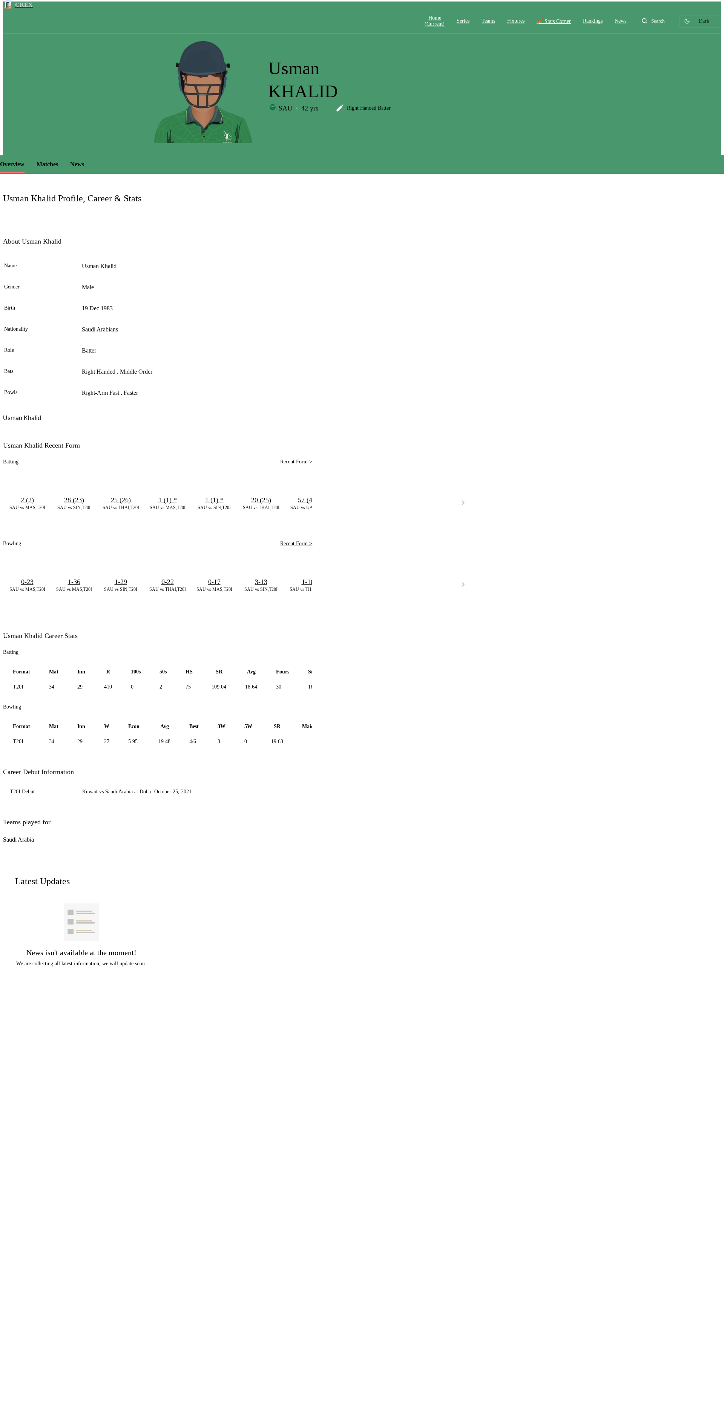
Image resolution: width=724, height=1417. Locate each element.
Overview (12, 164)
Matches (47, 164)
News (77, 164)
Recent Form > (296, 462)
